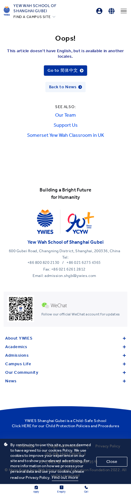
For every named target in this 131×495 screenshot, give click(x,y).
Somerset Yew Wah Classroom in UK (65, 135)
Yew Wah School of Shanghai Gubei (34, 8)
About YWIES (18, 338)
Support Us (66, 125)
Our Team (65, 115)
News (10, 381)
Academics (16, 346)
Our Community (21, 372)
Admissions (17, 355)
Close (111, 461)
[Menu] (123, 11)
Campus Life (18, 363)
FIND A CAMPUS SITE (32, 17)
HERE (27, 426)
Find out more (65, 477)
